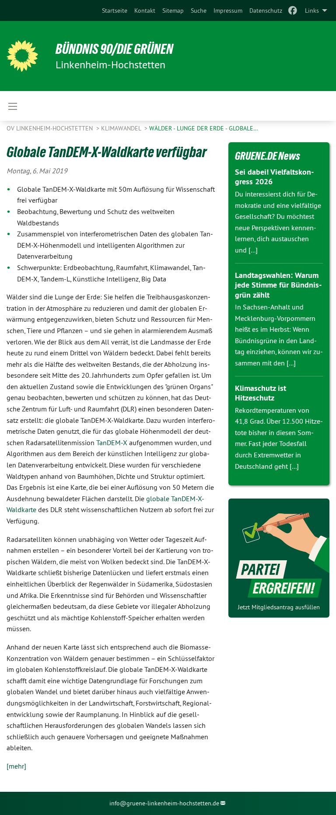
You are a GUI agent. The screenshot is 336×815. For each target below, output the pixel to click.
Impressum (228, 10)
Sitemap (173, 10)
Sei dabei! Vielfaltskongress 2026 (274, 177)
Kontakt (144, 10)
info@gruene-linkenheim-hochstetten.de (164, 803)
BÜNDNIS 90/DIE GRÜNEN (114, 49)
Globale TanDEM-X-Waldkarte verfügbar (106, 152)
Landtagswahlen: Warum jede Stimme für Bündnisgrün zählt (278, 285)
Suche (198, 10)
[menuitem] (114, 10)
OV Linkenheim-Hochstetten (50, 128)
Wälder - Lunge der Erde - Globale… (203, 128)
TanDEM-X (111, 442)
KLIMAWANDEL (122, 128)
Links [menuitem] (312, 10)
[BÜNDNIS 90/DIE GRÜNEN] (22, 56)
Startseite (114, 10)
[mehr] (16, 766)
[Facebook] (292, 10)
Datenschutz (265, 10)
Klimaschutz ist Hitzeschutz (260, 393)
